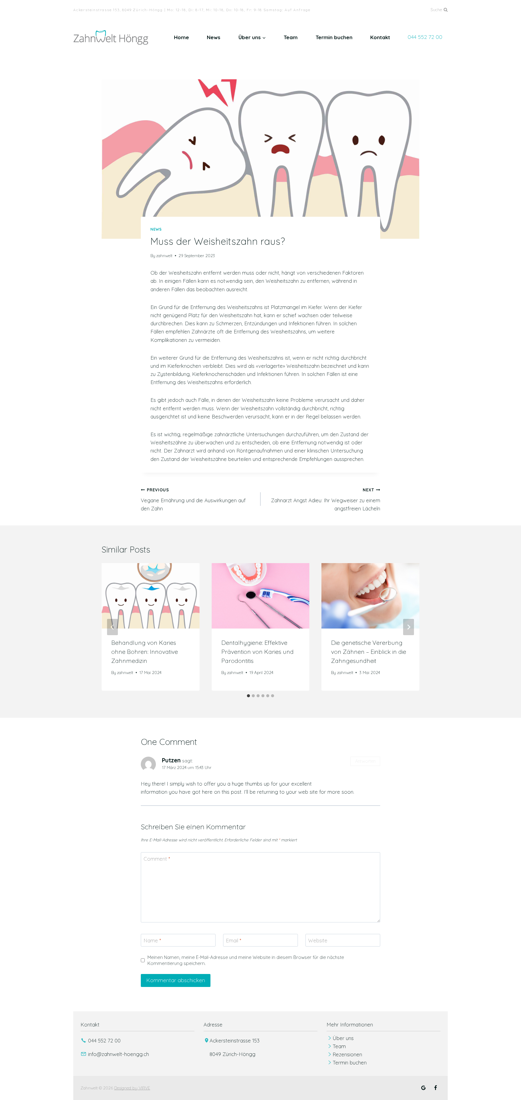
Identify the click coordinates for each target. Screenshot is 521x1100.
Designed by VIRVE (132, 1088)
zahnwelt (164, 255)
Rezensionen (347, 1054)
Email (233, 940)
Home (181, 37)
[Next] (408, 627)
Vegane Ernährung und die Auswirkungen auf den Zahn (193, 499)
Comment (157, 859)
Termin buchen (334, 37)
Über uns (343, 1038)
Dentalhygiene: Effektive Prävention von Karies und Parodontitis (257, 651)
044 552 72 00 (425, 36)
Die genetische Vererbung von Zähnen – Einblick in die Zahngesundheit (368, 651)
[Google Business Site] (423, 1088)
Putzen (171, 760)
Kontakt (380, 37)
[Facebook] (435, 1088)
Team (291, 37)
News (213, 37)
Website (317, 940)
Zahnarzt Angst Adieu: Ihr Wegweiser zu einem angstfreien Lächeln (325, 499)
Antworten (365, 761)
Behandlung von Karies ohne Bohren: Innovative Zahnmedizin (144, 651)
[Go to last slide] (112, 627)
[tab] (248, 695)
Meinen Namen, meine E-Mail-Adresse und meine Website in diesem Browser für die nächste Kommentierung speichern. (245, 960)
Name (152, 940)
